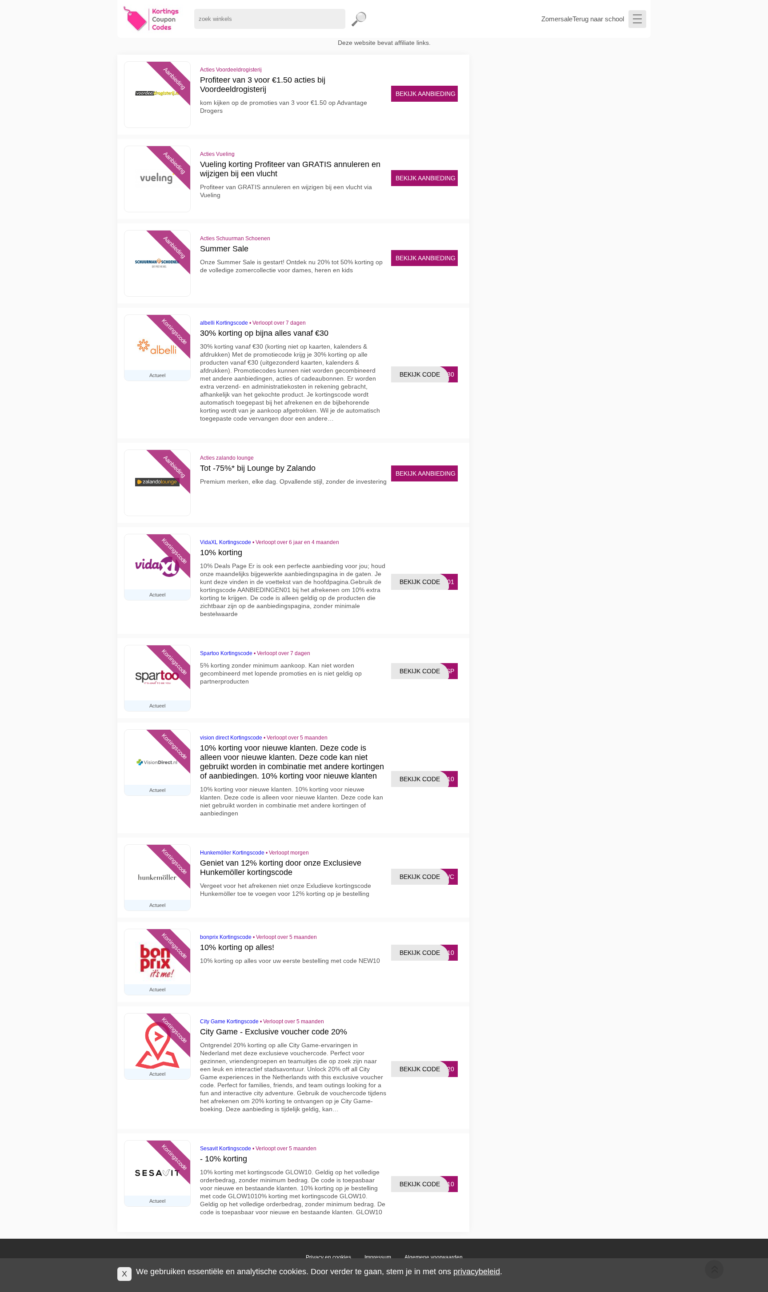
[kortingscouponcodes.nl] (151, 18)
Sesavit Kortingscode (225, 1148)
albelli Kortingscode (224, 323)
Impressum (377, 1257)
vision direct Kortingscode (231, 738)
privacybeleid (476, 1271)
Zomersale (556, 19)
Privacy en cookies (328, 1257)
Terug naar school (598, 19)
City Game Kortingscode (229, 1021)
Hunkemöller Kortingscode (232, 853)
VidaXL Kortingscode (225, 542)
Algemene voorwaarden (433, 1257)
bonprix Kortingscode (226, 937)
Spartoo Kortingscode (226, 653)
